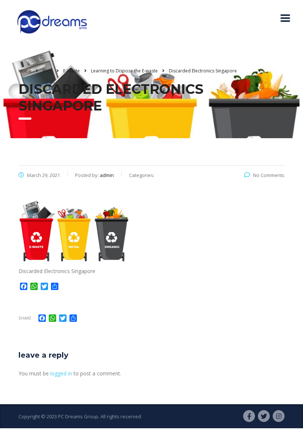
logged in (61, 373)
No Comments (269, 175)
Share (24, 318)
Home (24, 71)
